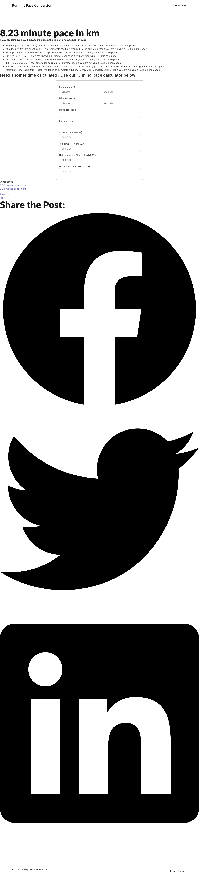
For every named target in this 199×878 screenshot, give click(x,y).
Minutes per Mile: (68, 87)
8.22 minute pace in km (13, 185)
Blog (184, 5)
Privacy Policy (177, 870)
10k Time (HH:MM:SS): (71, 144)
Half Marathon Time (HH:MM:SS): (77, 155)
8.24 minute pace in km (13, 188)
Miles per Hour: (67, 109)
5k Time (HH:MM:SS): (71, 132)
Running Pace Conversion (32, 5)
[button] (99, 310)
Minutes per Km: (68, 98)
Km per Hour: (66, 121)
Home (178, 5)
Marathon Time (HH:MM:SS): (74, 166)
